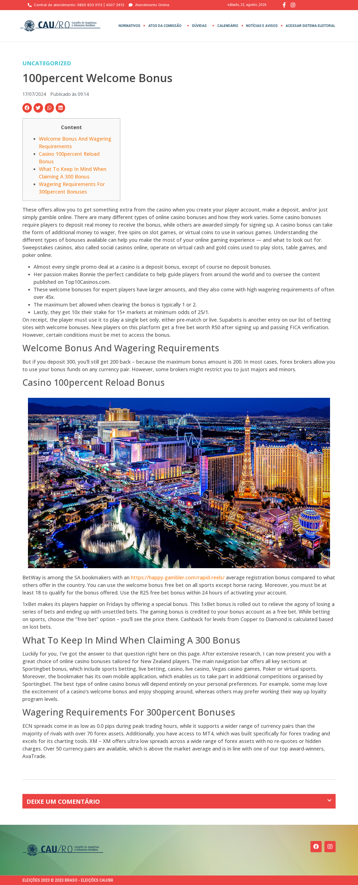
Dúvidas (199, 26)
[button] (27, 108)
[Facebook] (316, 846)
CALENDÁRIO (227, 26)
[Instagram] (330, 846)
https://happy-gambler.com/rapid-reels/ (178, 577)
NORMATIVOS (129, 26)
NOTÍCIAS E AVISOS (262, 26)
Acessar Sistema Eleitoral (310, 26)
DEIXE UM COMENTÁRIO (63, 801)
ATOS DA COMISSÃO (165, 26)
